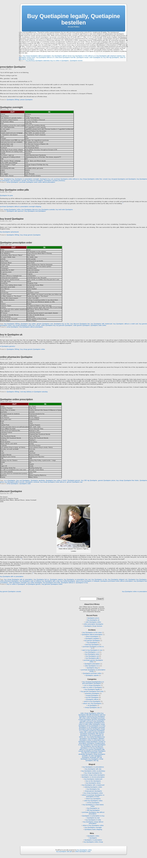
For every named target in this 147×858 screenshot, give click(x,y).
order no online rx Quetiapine (92, 687)
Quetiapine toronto (76, 60)
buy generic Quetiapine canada (10, 591)
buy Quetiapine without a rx (45, 57)
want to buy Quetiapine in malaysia (87, 581)
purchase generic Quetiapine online (93, 660)
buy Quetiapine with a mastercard (93, 785)
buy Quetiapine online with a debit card (92, 731)
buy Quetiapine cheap (95, 759)
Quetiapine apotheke (38, 480)
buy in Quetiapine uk (11, 334)
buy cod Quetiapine (23, 480)
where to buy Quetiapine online (93, 825)
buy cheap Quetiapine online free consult (93, 179)
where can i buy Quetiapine (92, 703)
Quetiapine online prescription (16, 399)
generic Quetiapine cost (45, 324)
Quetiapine (93, 838)
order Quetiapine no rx (92, 666)
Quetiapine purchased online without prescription (116, 581)
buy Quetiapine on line (99, 579)
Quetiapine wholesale (89, 757)
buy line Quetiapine (92, 697)
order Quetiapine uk (95, 57)
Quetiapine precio (93, 618)
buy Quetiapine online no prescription (134, 591)
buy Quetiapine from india (51, 582)
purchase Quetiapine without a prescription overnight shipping (20, 206)
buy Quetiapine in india (93, 820)
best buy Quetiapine (92, 644)
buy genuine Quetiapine (64, 325)
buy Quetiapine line (93, 789)
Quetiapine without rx (68, 582)
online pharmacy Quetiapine (9, 581)
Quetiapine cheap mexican (93, 626)
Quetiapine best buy (85, 729)
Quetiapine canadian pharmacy (54, 180)
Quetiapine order (25, 483)
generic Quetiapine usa (74, 482)
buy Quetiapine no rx (95, 726)
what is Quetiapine (92, 636)
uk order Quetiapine (95, 756)
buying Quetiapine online (12, 209)
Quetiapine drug (92, 668)
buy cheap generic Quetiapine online (32, 349)
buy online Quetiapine (35, 582)
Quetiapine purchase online (92, 673)
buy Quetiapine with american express (109, 56)
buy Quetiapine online (84, 850)
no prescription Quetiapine (92, 742)
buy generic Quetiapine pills (95, 749)
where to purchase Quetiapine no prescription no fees (93, 795)
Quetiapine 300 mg (94, 733)
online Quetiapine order (82, 851)
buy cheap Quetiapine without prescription (37, 56)
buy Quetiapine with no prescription (11, 576)
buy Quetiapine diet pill (63, 851)
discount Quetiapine (11, 491)
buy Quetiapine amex (92, 654)
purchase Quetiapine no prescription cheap (93, 670)
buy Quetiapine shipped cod (117, 579)
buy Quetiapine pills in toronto (15, 482)
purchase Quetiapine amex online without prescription (37, 182)
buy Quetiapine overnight (93, 827)
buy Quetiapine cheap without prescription (93, 822)
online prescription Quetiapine (93, 624)
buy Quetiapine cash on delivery (30, 581)
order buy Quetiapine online (93, 800)
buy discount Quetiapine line (80, 324)
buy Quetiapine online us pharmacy (93, 771)
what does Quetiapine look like (65, 57)
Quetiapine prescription (92, 663)
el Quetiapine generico (7, 346)
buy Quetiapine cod (92, 656)
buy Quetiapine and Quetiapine (35, 211)
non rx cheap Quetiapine (92, 685)
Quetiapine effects (92, 699)
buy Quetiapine (92, 642)
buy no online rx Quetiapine (59, 60)
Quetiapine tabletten (97, 738)
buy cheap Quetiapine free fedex (127, 480)
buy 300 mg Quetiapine (111, 57)
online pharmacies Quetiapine (16, 357)
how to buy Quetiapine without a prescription (91, 721)
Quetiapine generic (73, 480)
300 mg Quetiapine (93, 810)
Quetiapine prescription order (16, 242)
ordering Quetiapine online (93, 787)
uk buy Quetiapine (93, 802)
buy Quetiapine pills (92, 658)
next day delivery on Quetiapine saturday (34, 391)
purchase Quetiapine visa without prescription (93, 813)
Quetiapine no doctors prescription (93, 777)
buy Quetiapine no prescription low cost (77, 579)
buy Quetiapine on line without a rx (84, 56)
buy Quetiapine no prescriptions (93, 767)
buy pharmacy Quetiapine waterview (38, 60)
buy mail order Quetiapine (64, 209)
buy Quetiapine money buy (92, 715)
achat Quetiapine (12, 182)
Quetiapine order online (98, 325)
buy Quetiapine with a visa (50, 581)
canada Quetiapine (84, 751)
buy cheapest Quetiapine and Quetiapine (122, 179)
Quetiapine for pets (6, 195)
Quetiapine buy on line (61, 324)
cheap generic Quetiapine (93, 791)
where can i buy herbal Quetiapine (90, 737)
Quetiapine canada (96, 741)
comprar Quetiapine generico (88, 719)
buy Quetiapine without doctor (62, 56)
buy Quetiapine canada (18, 180)
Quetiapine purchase (98, 727)
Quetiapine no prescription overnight (27, 179)
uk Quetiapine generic (33, 584)
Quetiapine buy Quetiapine (137, 579)
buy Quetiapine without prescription (31, 327)
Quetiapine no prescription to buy (93, 816)
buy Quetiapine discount (30, 209)
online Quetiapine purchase (95, 718)
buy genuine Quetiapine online (52, 584)
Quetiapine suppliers (92, 638)
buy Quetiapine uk (93, 620)
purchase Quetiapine (99, 751)
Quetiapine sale (97, 715)
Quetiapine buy (9, 179)
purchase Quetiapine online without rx (66, 179)
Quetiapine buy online (28, 324)
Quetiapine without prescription (92, 634)
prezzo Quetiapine (26, 99)
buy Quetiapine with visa (93, 769)
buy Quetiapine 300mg (12, 324)
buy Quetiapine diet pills (91, 714)
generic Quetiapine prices (106, 480)
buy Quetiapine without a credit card (125, 324)
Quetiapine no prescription (93, 840)
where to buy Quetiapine (92, 701)
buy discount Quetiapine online (92, 752)
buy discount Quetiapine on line (92, 747)
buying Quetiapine (92, 695)
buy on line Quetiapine (93, 781)
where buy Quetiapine (93, 798)
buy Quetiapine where (93, 783)
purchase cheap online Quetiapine (93, 775)
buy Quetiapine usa (87, 746)
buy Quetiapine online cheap (93, 842)
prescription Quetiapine (13, 67)
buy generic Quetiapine (92, 640)
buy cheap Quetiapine (98, 744)
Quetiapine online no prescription (90, 740)
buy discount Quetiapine (35, 180)
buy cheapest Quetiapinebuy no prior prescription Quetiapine (93, 682)
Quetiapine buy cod (46, 179)
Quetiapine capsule (92, 675)
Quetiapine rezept (82, 57)
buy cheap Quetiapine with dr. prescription (18, 579)
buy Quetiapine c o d (92, 652)
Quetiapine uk (99, 735)
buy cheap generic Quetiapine (30, 235)
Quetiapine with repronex (15, 211)
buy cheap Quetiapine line (93, 773)
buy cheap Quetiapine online (93, 793)
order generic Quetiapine (81, 325)
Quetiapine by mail (93, 818)
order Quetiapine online (93, 622)
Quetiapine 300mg (13, 99)
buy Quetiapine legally (92, 689)
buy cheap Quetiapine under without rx (53, 482)
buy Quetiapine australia (47, 209)
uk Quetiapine (92, 705)
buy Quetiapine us (93, 808)
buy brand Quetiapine (12, 219)
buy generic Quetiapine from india (92, 691)
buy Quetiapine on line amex (92, 632)
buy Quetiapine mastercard (93, 779)
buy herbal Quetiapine (67, 581)
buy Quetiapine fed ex (41, 579)
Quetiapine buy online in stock (56, 480)
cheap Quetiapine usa (92, 707)
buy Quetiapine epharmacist (9, 232)
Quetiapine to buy (82, 582)
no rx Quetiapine (10, 480)
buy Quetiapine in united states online (93, 805)
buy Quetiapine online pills (14, 190)
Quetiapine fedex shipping (93, 829)
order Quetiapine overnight (18, 582)
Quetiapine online (93, 836)
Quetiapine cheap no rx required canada (92, 729)
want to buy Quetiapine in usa (92, 650)
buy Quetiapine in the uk (92, 734)
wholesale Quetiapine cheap (88, 754)
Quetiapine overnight (11, 107)
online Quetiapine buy (48, 325)
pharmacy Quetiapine (92, 693)
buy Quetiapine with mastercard (101, 324)
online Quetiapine (94, 724)
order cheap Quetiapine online (90, 713)
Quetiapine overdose (32, 482)
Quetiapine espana (56, 579)
